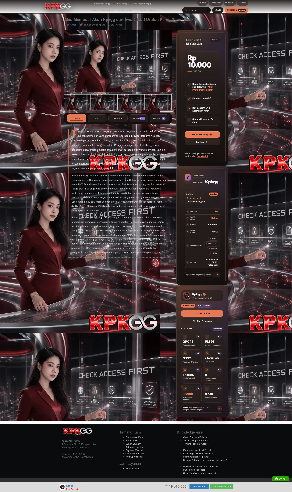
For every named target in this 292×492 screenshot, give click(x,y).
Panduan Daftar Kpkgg (101, 10)
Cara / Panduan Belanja (195, 437)
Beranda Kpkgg (102, 3)
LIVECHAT (229, 3)
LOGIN (218, 10)
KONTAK (243, 3)
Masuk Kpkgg (125, 10)
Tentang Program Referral (196, 440)
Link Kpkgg (121, 3)
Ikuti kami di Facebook (194, 469)
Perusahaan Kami (134, 437)
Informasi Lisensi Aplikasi (196, 456)
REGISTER (236, 10)
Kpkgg (73, 24)
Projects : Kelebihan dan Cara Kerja (201, 466)
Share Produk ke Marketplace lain (200, 473)
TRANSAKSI (215, 3)
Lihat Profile (204, 313)
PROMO (202, 3)
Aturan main (131, 440)
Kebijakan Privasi (134, 446)
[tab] (76, 118)
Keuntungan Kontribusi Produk (198, 453)
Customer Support (134, 453)
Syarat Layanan (133, 443)
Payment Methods (134, 450)
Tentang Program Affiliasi (195, 443)
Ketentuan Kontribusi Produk (197, 450)
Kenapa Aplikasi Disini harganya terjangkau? (205, 459)
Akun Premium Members (202, 88)
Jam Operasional (134, 456)
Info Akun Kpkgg (146, 10)
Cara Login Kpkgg (141, 3)
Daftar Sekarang (199, 486)
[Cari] (208, 10)
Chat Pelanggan (204, 321)
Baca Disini (202, 156)
